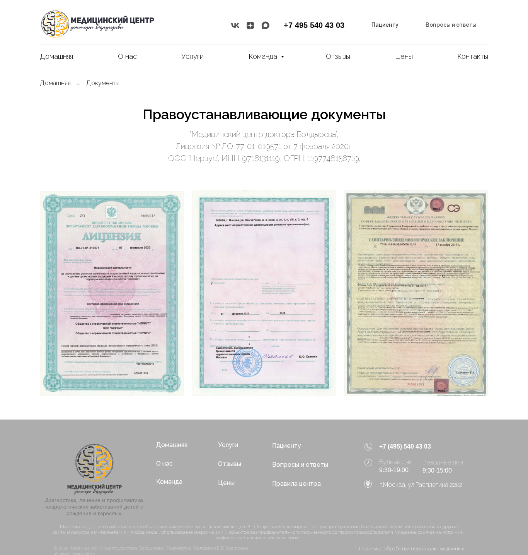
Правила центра (296, 483)
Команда (264, 56)
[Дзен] (250, 25)
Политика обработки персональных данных (411, 549)
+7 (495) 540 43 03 (405, 446)
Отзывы (338, 56)
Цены (404, 56)
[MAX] (265, 25)
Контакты (472, 56)
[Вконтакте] (235, 25)
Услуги (192, 56)
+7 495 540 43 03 (314, 25)
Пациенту (286, 445)
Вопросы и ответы (300, 464)
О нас (127, 56)
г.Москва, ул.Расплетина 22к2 (421, 484)
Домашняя (56, 56)
